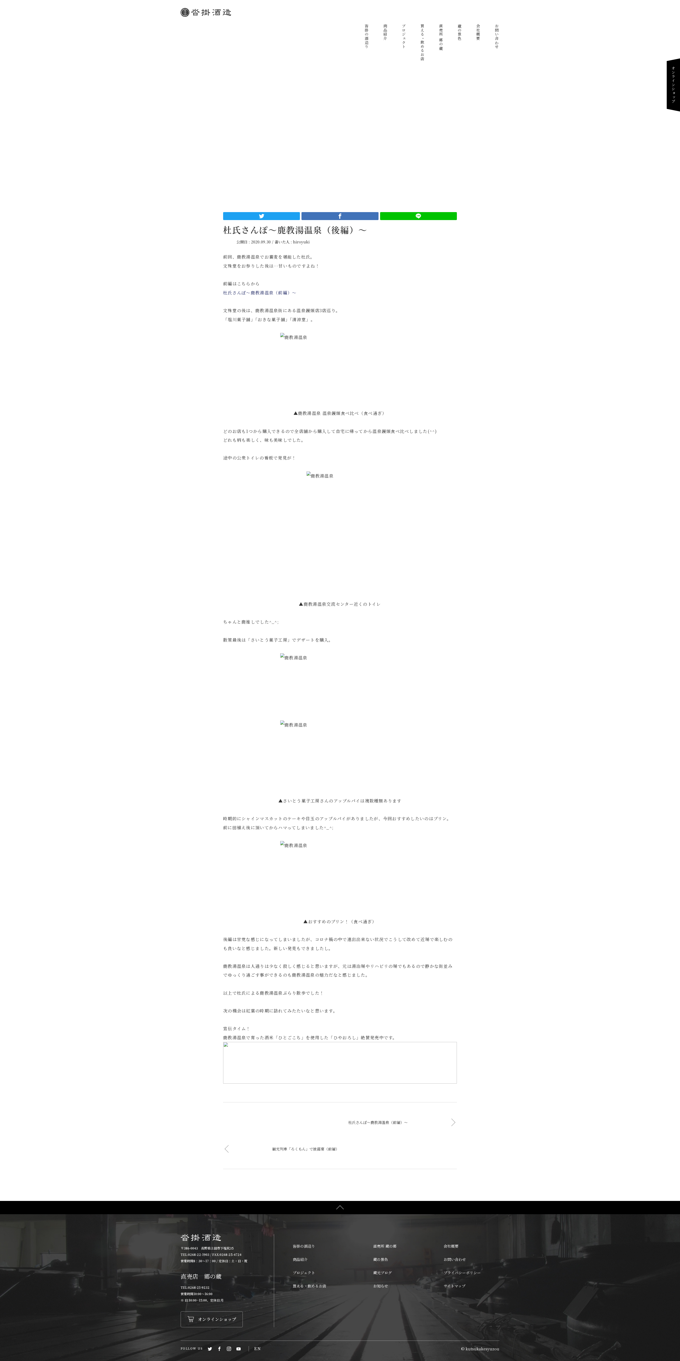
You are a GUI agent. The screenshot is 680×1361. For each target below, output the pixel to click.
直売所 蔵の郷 (385, 1246)
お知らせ (380, 1286)
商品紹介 (385, 32)
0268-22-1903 (198, 1254)
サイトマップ (454, 1286)
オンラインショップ (673, 85)
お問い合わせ (496, 36)
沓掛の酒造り (366, 36)
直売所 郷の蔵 (441, 37)
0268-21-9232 (199, 1287)
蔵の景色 (459, 32)
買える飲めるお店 (422, 42)
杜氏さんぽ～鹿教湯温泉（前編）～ (259, 293)
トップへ (340, 1207)
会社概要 (478, 32)
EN (257, 1348)
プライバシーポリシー (462, 1272)
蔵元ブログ (382, 1272)
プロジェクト (403, 36)
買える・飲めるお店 (309, 1286)
